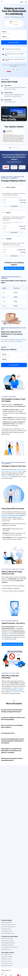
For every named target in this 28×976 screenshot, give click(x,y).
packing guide (17, 339)
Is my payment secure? (8, 733)
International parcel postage (7, 940)
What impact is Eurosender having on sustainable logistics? (12, 759)
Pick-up (4, 31)
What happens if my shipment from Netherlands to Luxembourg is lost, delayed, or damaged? (11, 750)
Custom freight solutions (6, 954)
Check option (14, 206)
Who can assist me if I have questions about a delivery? (12, 726)
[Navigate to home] (6, 2)
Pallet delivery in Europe (6, 958)
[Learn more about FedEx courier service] (22, 167)
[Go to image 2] (11, 147)
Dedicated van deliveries (6, 956)
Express (4, 476)
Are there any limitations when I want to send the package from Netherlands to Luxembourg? (12, 741)
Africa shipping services (6, 931)
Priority (9, 476)
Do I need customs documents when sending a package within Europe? (11, 710)
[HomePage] (14, 970)
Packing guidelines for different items (9, 947)
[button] (14, 37)
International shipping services (7, 933)
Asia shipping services (6, 928)
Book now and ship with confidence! (12, 644)
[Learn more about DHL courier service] (5, 167)
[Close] (25, 33)
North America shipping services (8, 924)
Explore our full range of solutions (14, 268)
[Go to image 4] (14, 147)
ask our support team (15, 691)
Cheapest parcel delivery (6, 965)
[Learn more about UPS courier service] (14, 167)
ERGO (9, 633)
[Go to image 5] (16, 147)
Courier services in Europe (7, 938)
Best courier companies (6, 961)
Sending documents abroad (7, 945)
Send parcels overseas (6, 949)
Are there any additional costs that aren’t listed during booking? (13, 718)
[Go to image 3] (13, 147)
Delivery (4, 36)
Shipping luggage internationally (8, 942)
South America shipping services (8, 926)
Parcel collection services (6, 963)
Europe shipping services (6, 922)
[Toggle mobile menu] (26, 2)
